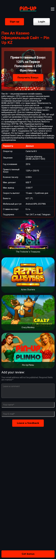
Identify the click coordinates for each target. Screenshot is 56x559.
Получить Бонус (28, 77)
